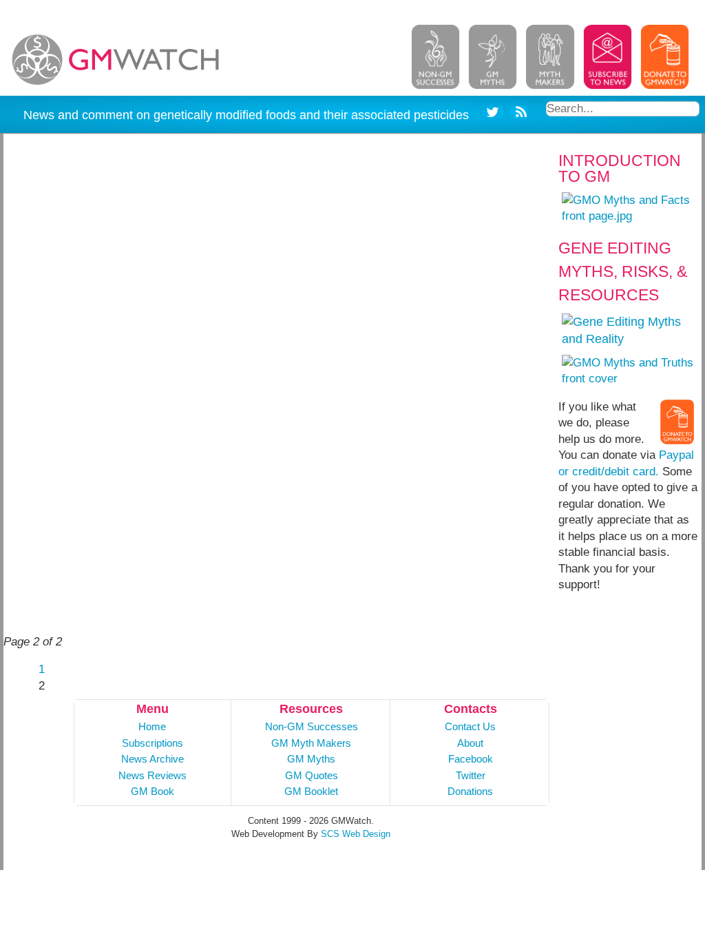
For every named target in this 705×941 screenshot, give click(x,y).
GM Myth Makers (311, 743)
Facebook (470, 759)
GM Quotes (311, 775)
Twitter (470, 775)
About (470, 743)
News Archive (152, 759)
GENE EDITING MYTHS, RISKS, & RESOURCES (622, 271)
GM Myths (311, 759)
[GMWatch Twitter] (495, 114)
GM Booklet (311, 791)
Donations (470, 791)
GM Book (152, 791)
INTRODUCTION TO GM (619, 168)
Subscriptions (152, 743)
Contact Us (470, 726)
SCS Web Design (355, 834)
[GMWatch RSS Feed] (519, 114)
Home (152, 726)
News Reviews (152, 775)
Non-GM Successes (311, 726)
